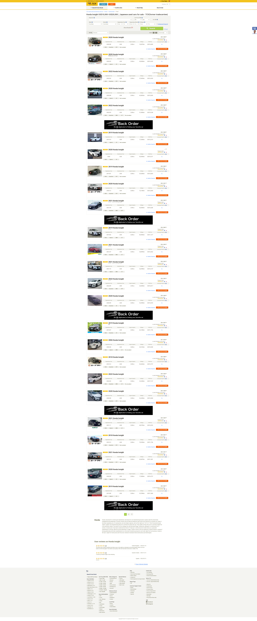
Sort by (90, 32)
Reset (166, 29)
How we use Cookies (151, 592)
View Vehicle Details (142, 564)
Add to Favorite (151, 49)
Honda (105, 11)
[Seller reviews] (161, 40)
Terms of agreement (151, 590)
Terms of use (149, 587)
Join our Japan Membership (153, 581)
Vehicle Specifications (151, 575)
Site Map (149, 595)
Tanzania (133, 590)
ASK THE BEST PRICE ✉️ (162, 48)
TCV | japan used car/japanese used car (94, 11)
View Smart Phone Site (151, 597)
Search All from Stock (92, 576)
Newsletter (149, 594)
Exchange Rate (150, 574)
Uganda (132, 594)
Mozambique (133, 589)
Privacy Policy (150, 589)
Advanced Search (163, 24)
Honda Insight (111, 11)
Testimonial (149, 585)
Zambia (132, 592)
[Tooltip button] (94, 17)
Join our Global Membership (153, 579)
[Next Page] (132, 514)
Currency (164, 4)
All (131, 583)
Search (152, 28)
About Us (149, 584)
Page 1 (117, 11)
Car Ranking (149, 572)
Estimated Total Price (161, 41)
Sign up (103, 4)
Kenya (132, 587)
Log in (111, 4)
